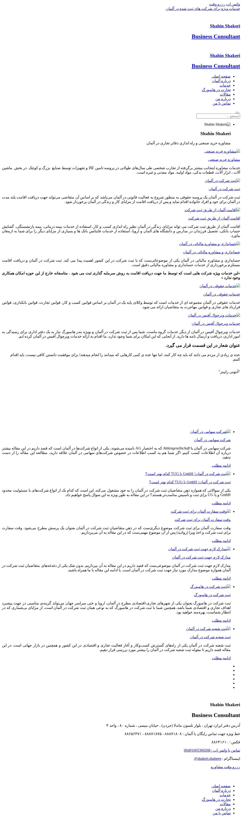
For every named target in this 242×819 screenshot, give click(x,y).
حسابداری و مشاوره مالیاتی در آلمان (211, 252)
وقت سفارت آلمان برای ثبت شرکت (203, 520)
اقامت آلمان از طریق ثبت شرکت (214, 218)
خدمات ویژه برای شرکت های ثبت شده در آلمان (203, 9)
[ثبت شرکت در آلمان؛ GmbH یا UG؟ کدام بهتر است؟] (188, 474)
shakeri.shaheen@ (207, 759)
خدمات (225, 85)
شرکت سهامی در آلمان (212, 440)
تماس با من (222, 103)
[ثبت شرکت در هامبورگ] (210, 587)
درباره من (223, 99)
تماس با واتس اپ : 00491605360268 (212, 750)
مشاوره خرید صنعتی (224, 160)
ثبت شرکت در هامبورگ (212, 595)
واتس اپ (233, 4)
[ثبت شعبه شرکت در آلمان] (208, 629)
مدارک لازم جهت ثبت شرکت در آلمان (201, 557)
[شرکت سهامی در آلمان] (210, 432)
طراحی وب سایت (212, 774)
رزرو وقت (217, 4)
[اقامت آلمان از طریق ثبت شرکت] (212, 210)
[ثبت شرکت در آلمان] (222, 181)
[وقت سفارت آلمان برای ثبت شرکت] (201, 511)
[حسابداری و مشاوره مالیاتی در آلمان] (209, 244)
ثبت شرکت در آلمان (224, 189)
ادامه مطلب (221, 465)
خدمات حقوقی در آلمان (221, 294)
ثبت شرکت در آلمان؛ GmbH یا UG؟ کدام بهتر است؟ (190, 482)
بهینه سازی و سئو (189, 774)
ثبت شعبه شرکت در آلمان (210, 637)
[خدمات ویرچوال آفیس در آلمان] (214, 315)
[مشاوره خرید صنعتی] (222, 151)
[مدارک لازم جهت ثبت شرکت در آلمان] (199, 549)
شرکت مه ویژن (168, 774)
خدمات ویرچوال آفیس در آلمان (216, 323)
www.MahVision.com (227, 778)
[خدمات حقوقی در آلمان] (219, 286)
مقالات (225, 94)
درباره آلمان (221, 81)
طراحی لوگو (232, 774)
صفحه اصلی (221, 76)
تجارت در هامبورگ (216, 90)
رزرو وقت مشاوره (225, 767)
